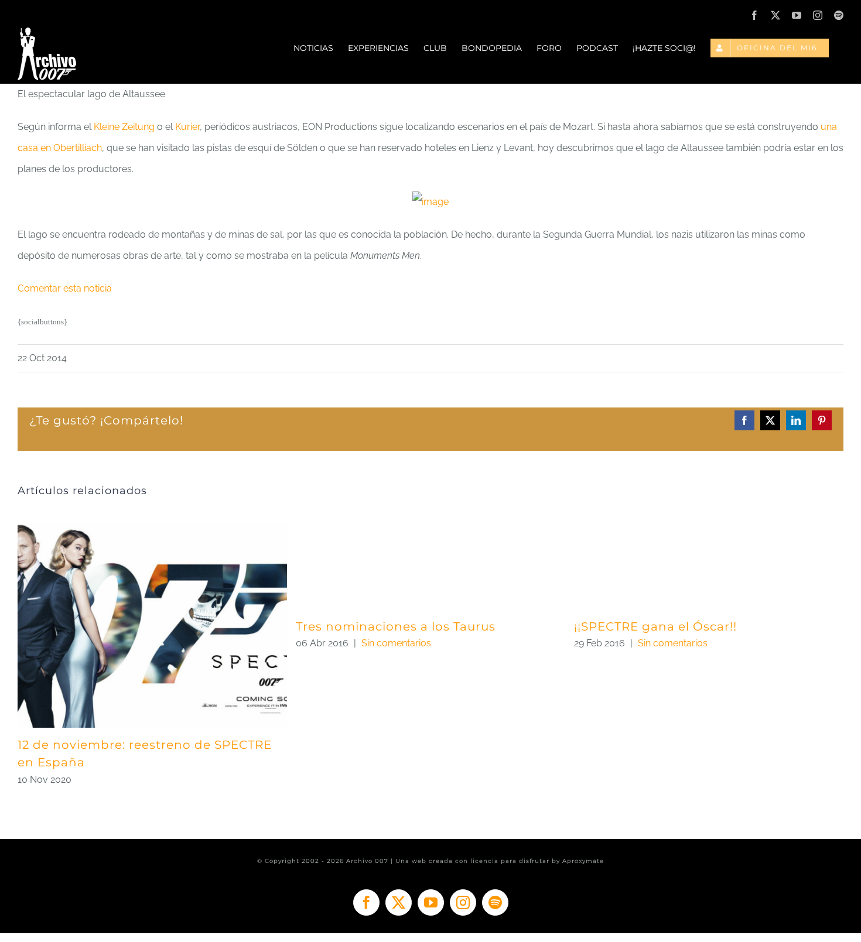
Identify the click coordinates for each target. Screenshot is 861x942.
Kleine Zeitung (124, 126)
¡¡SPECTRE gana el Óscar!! (655, 626)
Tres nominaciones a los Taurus (396, 626)
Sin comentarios (396, 643)
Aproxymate (583, 861)
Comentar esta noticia (65, 288)
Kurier (187, 126)
